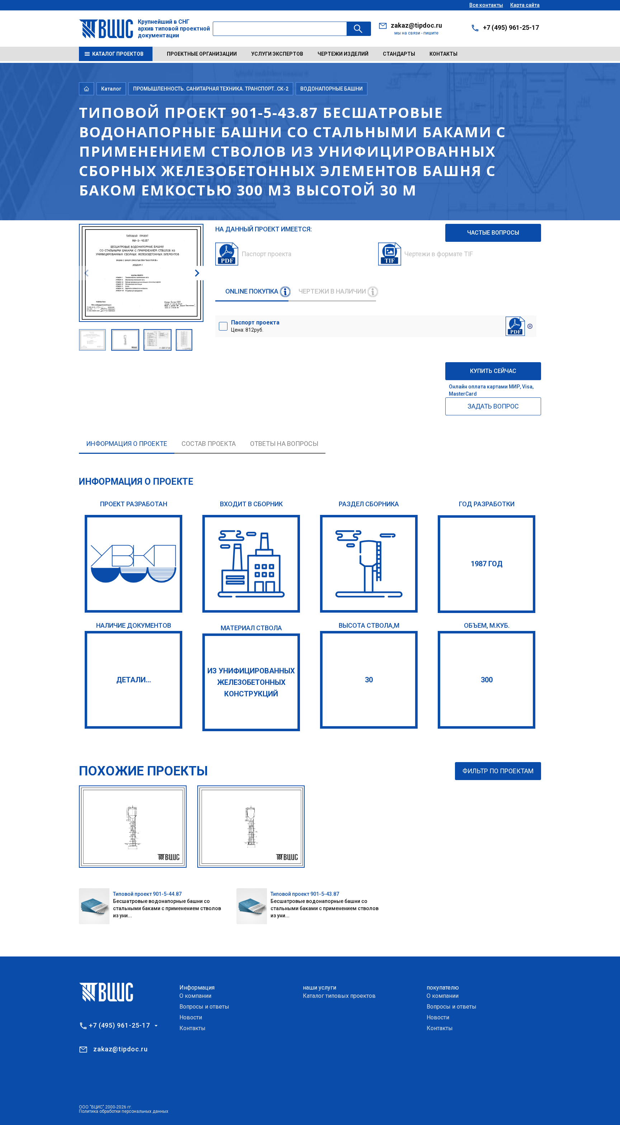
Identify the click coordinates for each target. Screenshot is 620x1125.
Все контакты (486, 5)
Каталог (111, 89)
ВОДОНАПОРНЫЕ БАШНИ (331, 89)
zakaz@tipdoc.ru (416, 25)
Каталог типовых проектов (339, 995)
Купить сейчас (493, 371)
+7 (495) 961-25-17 (511, 27)
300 (487, 680)
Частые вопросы (493, 232)
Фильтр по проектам (498, 771)
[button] (197, 273)
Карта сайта (525, 5)
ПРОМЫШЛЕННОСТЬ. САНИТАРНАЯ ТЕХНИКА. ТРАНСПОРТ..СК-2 (210, 89)
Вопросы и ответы (204, 1006)
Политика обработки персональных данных (123, 1111)
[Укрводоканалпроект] (133, 564)
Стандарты (399, 53)
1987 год (487, 563)
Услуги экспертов (277, 53)
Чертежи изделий (343, 53)
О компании (195, 995)
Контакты (443, 53)
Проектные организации (202, 53)
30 (369, 680)
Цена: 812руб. (255, 326)
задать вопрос (493, 406)
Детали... (133, 680)
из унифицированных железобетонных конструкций (251, 682)
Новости (190, 1017)
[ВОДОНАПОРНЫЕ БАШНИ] (369, 564)
